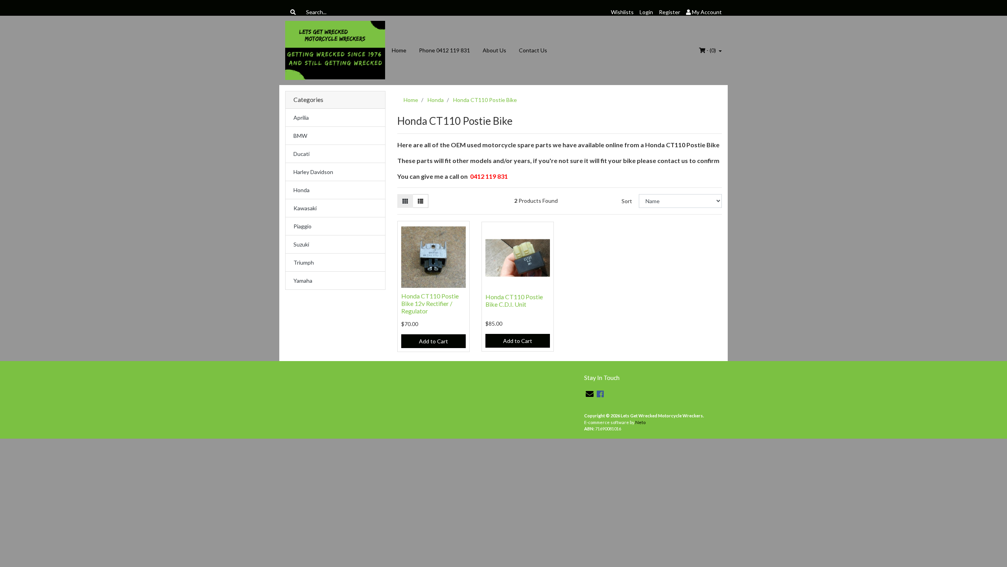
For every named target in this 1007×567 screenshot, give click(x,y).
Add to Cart (433, 341)
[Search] (293, 12)
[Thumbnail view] (405, 201)
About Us (494, 50)
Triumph (303, 262)
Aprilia (301, 117)
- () (711, 50)
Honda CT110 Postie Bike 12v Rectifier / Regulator (430, 303)
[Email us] (590, 393)
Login (646, 12)
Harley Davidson (313, 172)
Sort (627, 201)
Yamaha (302, 280)
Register (669, 12)
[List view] (420, 201)
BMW (300, 135)
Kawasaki (305, 208)
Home (399, 50)
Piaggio (302, 226)
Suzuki (301, 244)
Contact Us (533, 50)
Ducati (301, 153)
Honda (301, 190)
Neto (640, 422)
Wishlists (622, 12)
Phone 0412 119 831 (444, 50)
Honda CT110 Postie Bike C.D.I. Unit (514, 300)
